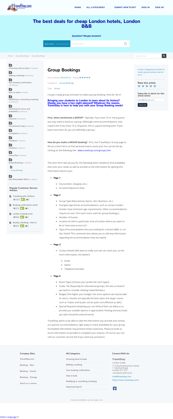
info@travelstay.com (121, 376)
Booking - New (27, 365)
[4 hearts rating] (151, 86)
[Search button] (125, 43)
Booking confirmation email (25, 205)
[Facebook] (115, 388)
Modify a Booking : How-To (25, 222)
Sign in (146, 7)
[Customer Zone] (19, 7)
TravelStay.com (27, 359)
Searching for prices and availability (19, 110)
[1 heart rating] (140, 86)
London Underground (22, 213)
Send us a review (28, 383)
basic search (49, 44)
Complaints (14, 133)
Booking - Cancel (28, 371)
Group (57, 88)
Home (78, 7)
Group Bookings (22, 56)
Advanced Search (62, 44)
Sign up (159, 7)
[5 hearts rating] (155, 86)
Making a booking (16, 75)
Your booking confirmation (20, 82)
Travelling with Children (24, 196)
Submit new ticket (125, 7)
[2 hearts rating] (144, 86)
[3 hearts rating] (147, 86)
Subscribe (142, 105)
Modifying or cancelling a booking (23, 99)
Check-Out (13, 155)
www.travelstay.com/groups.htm (94, 150)
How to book (14, 92)
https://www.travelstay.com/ (125, 380)
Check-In (12, 118)
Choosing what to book (19, 68)
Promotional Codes (17, 126)
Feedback (13, 140)
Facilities (13, 148)
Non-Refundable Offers (19, 179)
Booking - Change (28, 377)
